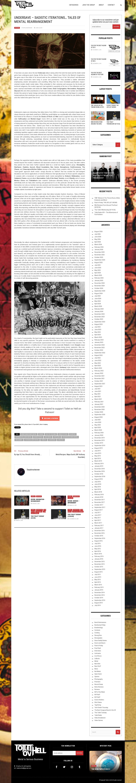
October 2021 (98, 381)
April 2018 (97, 489)
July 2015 (97, 574)
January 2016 (98, 559)
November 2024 (99, 285)
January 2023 (98, 342)
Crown (41, 434)
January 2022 (98, 373)
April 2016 (97, 551)
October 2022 (98, 350)
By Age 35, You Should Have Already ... (28, 454)
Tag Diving (97, 705)
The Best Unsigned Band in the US (105, 710)
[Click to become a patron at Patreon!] (50, 418)
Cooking (97, 633)
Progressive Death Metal (70, 437)
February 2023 (99, 340)
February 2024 (99, 309)
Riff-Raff (97, 697)
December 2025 (99, 252)
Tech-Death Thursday (101, 707)
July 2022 (97, 358)
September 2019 (99, 445)
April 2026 (97, 242)
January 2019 (98, 466)
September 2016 (99, 538)
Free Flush (97, 648)
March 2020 (98, 430)
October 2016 (98, 536)
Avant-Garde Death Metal (28, 434)
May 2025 (97, 270)
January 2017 (98, 528)
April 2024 (97, 304)
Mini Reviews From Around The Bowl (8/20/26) (96, 123)
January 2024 (98, 311)
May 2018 (97, 487)
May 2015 (97, 579)
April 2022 (97, 365)
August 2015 (98, 572)
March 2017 (98, 523)
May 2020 (97, 425)
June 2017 (97, 515)
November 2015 (99, 564)
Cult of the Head (51, 434)
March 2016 (98, 554)
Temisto (43, 440)
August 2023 (98, 324)
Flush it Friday (98, 645)
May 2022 (97, 363)
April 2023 (97, 334)
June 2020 (97, 422)
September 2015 (99, 569)
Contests (97, 630)
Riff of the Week (99, 692)
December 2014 (99, 592)
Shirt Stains (98, 702)
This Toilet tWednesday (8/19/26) (105, 210)
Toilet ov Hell (108, 780)
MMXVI (100, 769)
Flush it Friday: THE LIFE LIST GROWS (105, 202)
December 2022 (99, 345)
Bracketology (98, 627)
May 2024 (97, 301)
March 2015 (98, 585)
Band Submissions (100, 622)
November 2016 (99, 533)
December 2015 (99, 561)
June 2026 (97, 236)
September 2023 (99, 322)
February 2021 (99, 402)
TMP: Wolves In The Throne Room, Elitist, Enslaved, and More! (97, 107)
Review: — (73, 502)
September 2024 (99, 291)
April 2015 (97, 582)
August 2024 (98, 293)
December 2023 (99, 314)
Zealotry (61, 440)
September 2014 (99, 600)
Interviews (97, 651)
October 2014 (98, 597)
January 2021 (98, 404)
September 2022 (99, 353)
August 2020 (98, 417)
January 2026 (98, 249)
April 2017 (97, 520)
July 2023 (97, 327)
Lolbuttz (97, 658)
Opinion (96, 676)
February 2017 (99, 525)
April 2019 (97, 458)
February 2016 (99, 556)
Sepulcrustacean (27, 27)
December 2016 (99, 530)
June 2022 (97, 360)
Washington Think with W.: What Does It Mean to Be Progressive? (103, 175)
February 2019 (99, 463)
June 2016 (97, 546)
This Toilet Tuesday (38, 512)
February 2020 (99, 432)
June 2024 (97, 298)
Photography (98, 679)
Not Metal (97, 671)
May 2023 (97, 332)
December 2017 (99, 499)
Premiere (97, 682)
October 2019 (98, 443)
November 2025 (99, 255)
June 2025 (97, 267)
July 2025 (97, 265)
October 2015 (98, 567)
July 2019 (97, 450)
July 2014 (97, 605)
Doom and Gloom (99, 643)
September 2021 (99, 383)
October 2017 (98, 505)
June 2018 (97, 484)
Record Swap (98, 684)
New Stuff (76, 496)
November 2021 (99, 378)
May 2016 (97, 548)
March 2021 (98, 399)
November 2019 (99, 440)
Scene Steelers (99, 700)
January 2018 (98, 497)
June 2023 (97, 329)
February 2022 (99, 371)
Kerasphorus (38, 437)
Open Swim (39, 511)
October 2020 (98, 412)
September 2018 (99, 476)
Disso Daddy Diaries (100, 640)
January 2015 (98, 590)
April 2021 (97, 396)
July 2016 (97, 543)
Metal (33, 496)
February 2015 (99, 587)
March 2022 (98, 368)
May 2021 (97, 394)
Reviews (17, 27)
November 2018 (99, 471)
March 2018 (98, 492)
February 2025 (99, 278)
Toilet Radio (98, 715)
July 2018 (97, 481)
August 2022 (98, 355)
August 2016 (98, 541)
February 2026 (99, 247)
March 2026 (98, 244)
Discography (98, 638)
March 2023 (98, 337)
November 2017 (99, 502)
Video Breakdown (100, 718)
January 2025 (98, 280)
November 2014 (99, 595)
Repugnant (19, 440)
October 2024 (98, 288)
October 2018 (98, 474)
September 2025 (99, 260)
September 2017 (99, 507)
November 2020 (99, 409)
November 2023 (99, 316)
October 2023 (98, 319)
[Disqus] (49, 556)
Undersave (52, 440)
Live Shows (98, 656)
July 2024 (97, 296)
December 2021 (99, 376)
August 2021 (98, 386)
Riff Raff (97, 694)
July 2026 (97, 234)
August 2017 (98, 510)
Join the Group (88, 5)
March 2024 (98, 306)
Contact (111, 5)
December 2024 (99, 283)
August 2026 (98, 231)
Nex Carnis (48, 437)
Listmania (97, 653)
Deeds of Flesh (63, 434)
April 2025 (97, 273)
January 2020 (98, 435)
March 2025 (98, 275)
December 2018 (99, 469)
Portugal (57, 437)
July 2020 (97, 420)
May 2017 (97, 518)
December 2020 (99, 407)
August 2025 (98, 262)
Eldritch (72, 434)
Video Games (98, 720)
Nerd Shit (97, 663)
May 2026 (97, 239)
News (96, 669)
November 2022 (99, 347)
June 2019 (97, 453)
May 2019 (97, 456)
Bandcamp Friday (99, 625)
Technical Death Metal (32, 440)
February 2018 (99, 494)
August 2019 (98, 448)
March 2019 (98, 461)
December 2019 (99, 438)
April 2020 (97, 427)
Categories (73, 5)
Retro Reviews (99, 687)
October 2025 (98, 257)
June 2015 (97, 577)
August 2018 (98, 479)
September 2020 (99, 414)
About (101, 5)
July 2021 (97, 389)
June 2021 (97, 391)
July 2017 (97, 512)
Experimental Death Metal (23, 437)
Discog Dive (98, 635)
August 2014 (98, 603)
